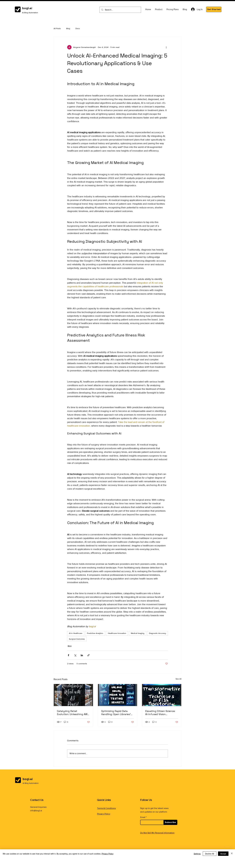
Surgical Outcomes (77, 639)
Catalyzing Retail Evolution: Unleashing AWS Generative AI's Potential (73, 712)
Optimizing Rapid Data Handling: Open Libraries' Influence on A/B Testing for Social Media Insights (116, 712)
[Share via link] (88, 655)
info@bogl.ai (36, 810)
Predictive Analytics (95, 633)
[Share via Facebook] (68, 655)
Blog (68, 28)
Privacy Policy (103, 814)
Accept (223, 853)
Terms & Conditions (106, 808)
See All (178, 679)
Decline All (209, 853)
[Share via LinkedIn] (82, 655)
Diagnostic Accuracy (157, 633)
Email (142, 817)
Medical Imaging (137, 633)
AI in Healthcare (75, 633)
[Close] (231, 853)
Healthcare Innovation (117, 633)
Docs (77, 28)
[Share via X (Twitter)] (75, 655)
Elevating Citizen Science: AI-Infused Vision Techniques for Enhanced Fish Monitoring (160, 712)
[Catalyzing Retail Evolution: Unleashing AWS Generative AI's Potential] (73, 695)
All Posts (57, 28)
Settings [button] (197, 853)
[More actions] (166, 47)
